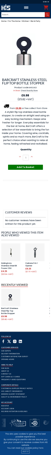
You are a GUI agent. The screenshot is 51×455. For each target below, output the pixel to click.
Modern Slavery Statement (13, 394)
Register (5, 406)
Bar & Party (35, 21)
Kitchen (25, 21)
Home (4, 21)
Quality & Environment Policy (14, 397)
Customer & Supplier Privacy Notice (17, 388)
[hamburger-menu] (26, 7)
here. (41, 448)
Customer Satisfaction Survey (14, 357)
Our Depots (6, 351)
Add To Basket (25, 167)
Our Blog (5, 368)
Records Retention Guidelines (14, 411)
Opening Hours (7, 359)
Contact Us (6, 374)
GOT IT (26, 451)
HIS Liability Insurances (11, 391)
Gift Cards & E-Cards (10, 377)
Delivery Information (10, 354)
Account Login (7, 409)
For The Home (14, 21)
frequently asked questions (13, 380)
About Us (5, 371)
